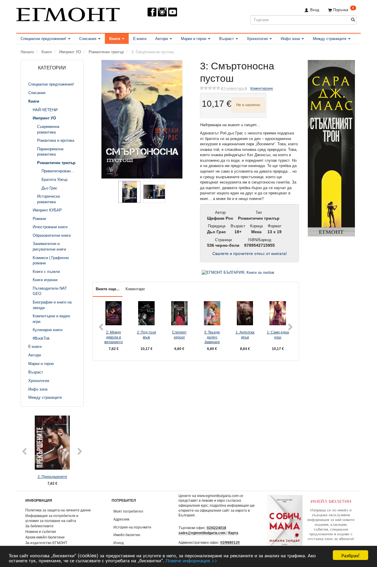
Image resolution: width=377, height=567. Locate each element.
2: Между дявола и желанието (113, 337)
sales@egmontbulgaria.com (202, 533)
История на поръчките (132, 527)
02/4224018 (216, 528)
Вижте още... (108, 289)
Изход (118, 543)
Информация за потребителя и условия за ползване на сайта (51, 518)
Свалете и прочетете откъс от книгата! (249, 253)
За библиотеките (39, 526)
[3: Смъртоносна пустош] (141, 119)
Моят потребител (128, 511)
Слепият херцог (179, 334)
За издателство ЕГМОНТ (46, 543)
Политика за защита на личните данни (58, 510)
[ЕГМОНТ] (68, 13)
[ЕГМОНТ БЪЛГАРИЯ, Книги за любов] (238, 272)
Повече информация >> (191, 560)
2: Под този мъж (146, 334)
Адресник (121, 519)
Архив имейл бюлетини (45, 537)
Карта (233, 533)
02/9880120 (230, 542)
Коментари (135, 289)
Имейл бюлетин (126, 535)
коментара (234, 88)
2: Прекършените (52, 476)
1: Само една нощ (278, 334)
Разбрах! (350, 555)
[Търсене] (353, 20)
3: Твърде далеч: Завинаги (212, 337)
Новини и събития (40, 531)
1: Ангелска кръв (245, 334)
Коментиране (261, 88)
